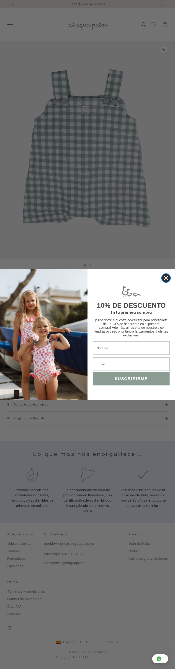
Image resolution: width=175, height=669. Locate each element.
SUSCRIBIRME (131, 378)
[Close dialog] (166, 278)
